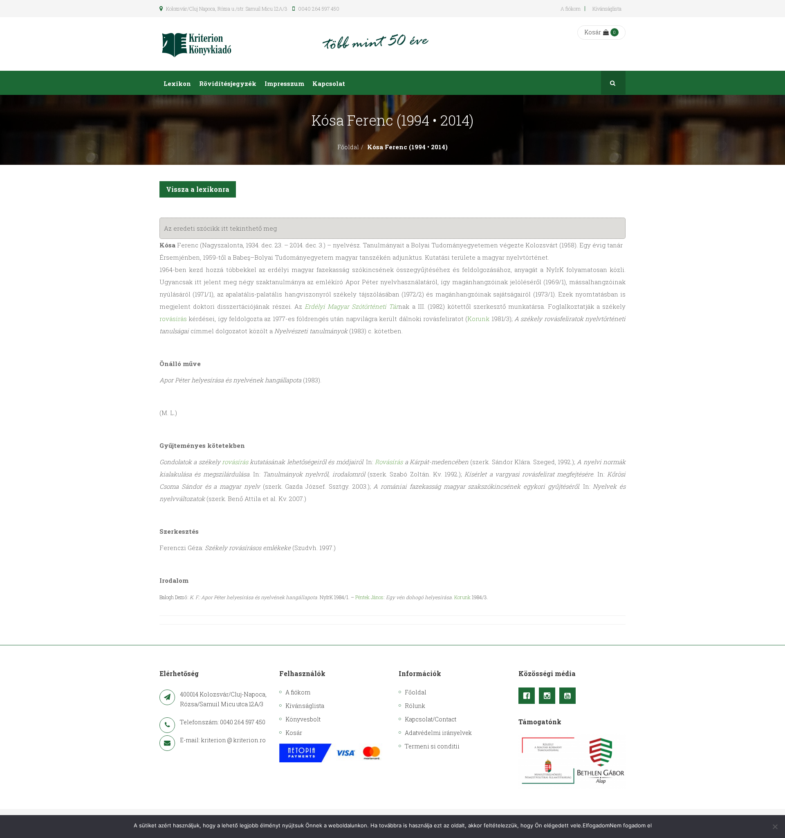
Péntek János (369, 597)
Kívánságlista (606, 8)
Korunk (478, 319)
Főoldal (348, 147)
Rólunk (415, 706)
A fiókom (571, 8)
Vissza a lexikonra (197, 189)
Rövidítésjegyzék (227, 83)
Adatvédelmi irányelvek (438, 733)
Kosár (592, 32)
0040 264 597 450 (318, 8)
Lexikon (177, 83)
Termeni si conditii (432, 746)
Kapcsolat (328, 83)
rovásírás (173, 319)
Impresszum (284, 83)
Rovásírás (389, 462)
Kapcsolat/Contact (430, 719)
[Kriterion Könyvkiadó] (196, 44)
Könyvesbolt (303, 719)
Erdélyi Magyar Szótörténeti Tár (352, 306)
